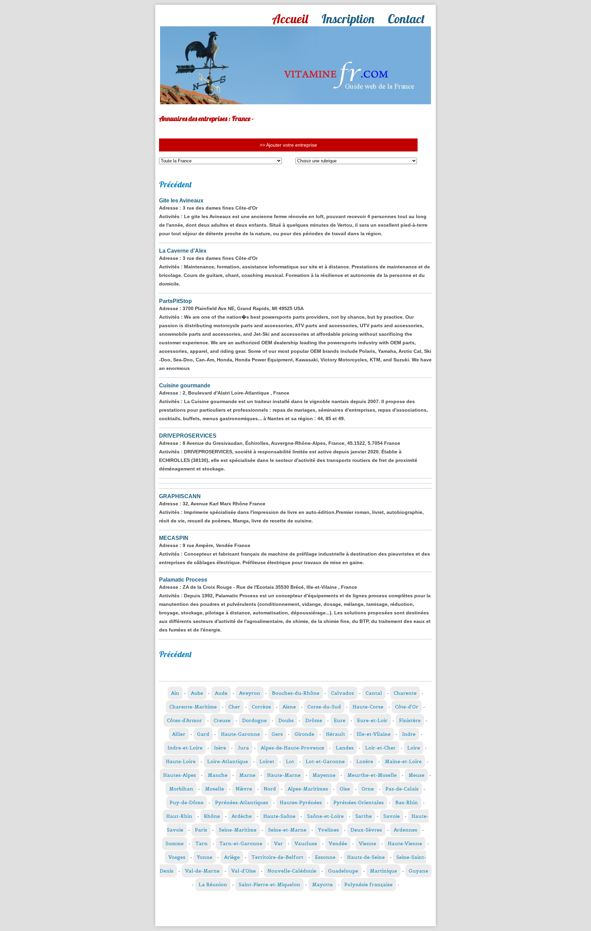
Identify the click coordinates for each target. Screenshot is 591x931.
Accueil (290, 18)
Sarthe (363, 816)
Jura (243, 748)
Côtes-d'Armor (184, 720)
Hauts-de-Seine (366, 857)
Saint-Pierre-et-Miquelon (269, 884)
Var (278, 843)
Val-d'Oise (243, 871)
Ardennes (405, 830)
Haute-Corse (368, 707)
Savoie (391, 816)
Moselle (214, 789)
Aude (221, 693)
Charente (405, 693)
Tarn (201, 843)
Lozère (364, 761)
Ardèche (242, 816)
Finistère (410, 720)
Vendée (338, 843)
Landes (345, 748)
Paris (201, 830)
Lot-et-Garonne (325, 761)
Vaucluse (305, 843)
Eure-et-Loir (372, 720)
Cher (234, 707)
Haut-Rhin (179, 816)
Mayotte (322, 884)
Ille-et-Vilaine (374, 734)
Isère (220, 748)
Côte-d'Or (406, 707)
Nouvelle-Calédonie (291, 871)
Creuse (222, 720)
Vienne (367, 843)
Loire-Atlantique (227, 761)
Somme (175, 843)
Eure (339, 720)
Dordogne (254, 720)
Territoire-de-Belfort (277, 857)
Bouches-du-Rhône (295, 693)
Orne (368, 789)
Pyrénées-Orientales (358, 802)
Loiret (267, 761)
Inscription (347, 18)
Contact (406, 18)
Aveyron (249, 693)
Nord (270, 789)
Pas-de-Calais (402, 789)
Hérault (335, 734)
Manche (217, 775)
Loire (413, 748)
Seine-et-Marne (287, 830)
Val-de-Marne (202, 871)
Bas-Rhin (406, 802)
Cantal (374, 693)
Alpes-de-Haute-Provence (292, 748)
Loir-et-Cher (380, 748)
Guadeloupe (343, 871)
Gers (277, 734)
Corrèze (261, 707)
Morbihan (181, 789)
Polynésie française (368, 884)
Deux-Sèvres (366, 830)
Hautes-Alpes (179, 775)
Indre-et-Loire (185, 748)
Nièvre (244, 789)
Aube (197, 693)
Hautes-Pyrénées (301, 802)
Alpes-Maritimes (308, 789)
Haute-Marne (284, 775)
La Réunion (213, 884)
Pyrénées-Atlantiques (241, 802)
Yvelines (328, 830)
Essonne (325, 857)
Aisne (289, 707)
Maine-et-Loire (403, 761)
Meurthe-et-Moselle (372, 775)
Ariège (232, 857)
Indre (409, 734)
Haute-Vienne (405, 843)
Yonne (204, 857)
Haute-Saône (279, 816)
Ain (175, 693)
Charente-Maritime (193, 707)
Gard (203, 734)
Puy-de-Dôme (186, 802)
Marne (247, 775)
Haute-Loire (181, 761)
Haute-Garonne (240, 734)
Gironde (304, 734)
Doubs (286, 720)
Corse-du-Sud (324, 707)
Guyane (418, 871)
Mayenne (324, 775)
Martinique (383, 871)
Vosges (176, 857)
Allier (178, 734)
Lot (290, 761)
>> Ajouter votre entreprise (288, 145)
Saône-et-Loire (325, 816)
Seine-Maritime (238, 830)
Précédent (175, 184)
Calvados (342, 693)
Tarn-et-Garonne (240, 843)
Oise (345, 789)
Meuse (416, 775)
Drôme (313, 720)
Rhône (212, 816)
